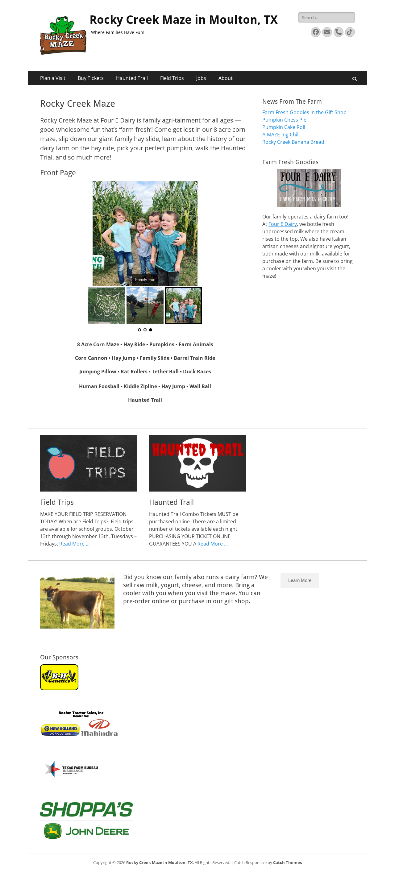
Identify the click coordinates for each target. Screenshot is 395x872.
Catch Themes (287, 862)
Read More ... (74, 543)
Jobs (201, 78)
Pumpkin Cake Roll (283, 127)
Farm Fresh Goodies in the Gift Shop (304, 112)
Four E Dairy (282, 224)
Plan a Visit (52, 78)
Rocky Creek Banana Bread (293, 142)
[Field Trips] (88, 463)
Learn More (299, 580)
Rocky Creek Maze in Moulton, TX (183, 20)
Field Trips (172, 78)
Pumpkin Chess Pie (284, 119)
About (225, 78)
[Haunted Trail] (197, 463)
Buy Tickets (91, 78)
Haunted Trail (132, 78)
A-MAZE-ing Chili (281, 134)
